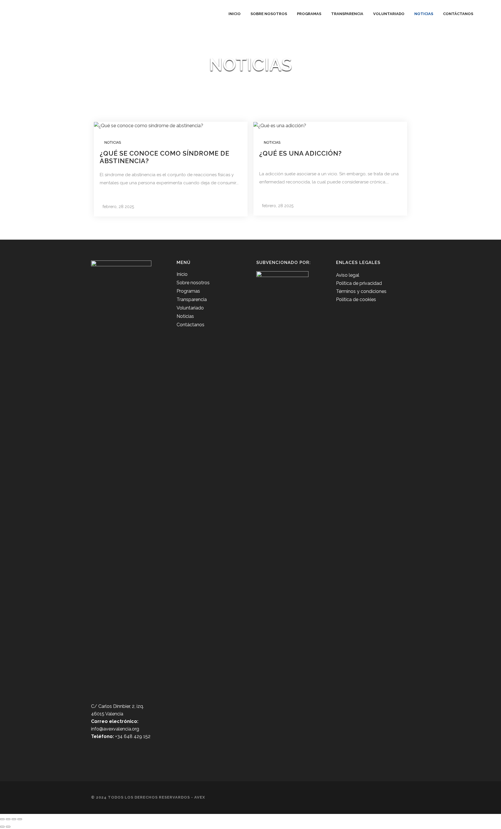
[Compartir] (14, 819)
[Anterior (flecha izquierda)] (2, 827)
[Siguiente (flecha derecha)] (8, 827)
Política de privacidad (359, 283)
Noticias (112, 143)
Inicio (182, 274)
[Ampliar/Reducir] (2, 819)
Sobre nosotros (193, 282)
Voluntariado (190, 308)
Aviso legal (347, 275)
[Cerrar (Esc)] (19, 819)
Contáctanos (190, 324)
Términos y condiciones (361, 291)
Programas (188, 291)
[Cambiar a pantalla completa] (8, 819)
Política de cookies (356, 299)
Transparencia (192, 299)
